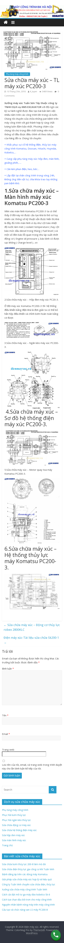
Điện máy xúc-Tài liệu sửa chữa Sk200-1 (31, 640)
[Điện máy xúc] (5, 22)
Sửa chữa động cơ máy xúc (16, 825)
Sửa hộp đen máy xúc (13, 835)
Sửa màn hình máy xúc (14, 840)
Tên (5, 715)
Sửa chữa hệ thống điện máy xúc (19, 830)
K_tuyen (33, 91)
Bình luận (8, 668)
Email (6, 734)
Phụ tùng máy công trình (17, 74)
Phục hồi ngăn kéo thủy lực (16, 820)
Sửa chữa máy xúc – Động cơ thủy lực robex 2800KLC (32, 627)
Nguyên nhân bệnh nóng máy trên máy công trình (28, 904)
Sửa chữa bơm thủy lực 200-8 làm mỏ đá (24, 864)
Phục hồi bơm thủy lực (14, 815)
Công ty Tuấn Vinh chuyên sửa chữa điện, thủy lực (28, 884)
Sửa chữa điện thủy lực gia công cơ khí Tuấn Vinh (28, 869)
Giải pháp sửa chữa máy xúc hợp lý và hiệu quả (27, 879)
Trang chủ (7, 845)
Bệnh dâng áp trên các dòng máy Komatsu (25, 874)
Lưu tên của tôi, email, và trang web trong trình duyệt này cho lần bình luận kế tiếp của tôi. (32, 766)
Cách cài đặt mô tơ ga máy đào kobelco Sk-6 (26, 894)
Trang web (8, 749)
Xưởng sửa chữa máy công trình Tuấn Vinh (24, 889)
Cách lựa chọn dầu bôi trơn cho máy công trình (27, 899)
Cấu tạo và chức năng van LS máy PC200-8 (25, 909)
